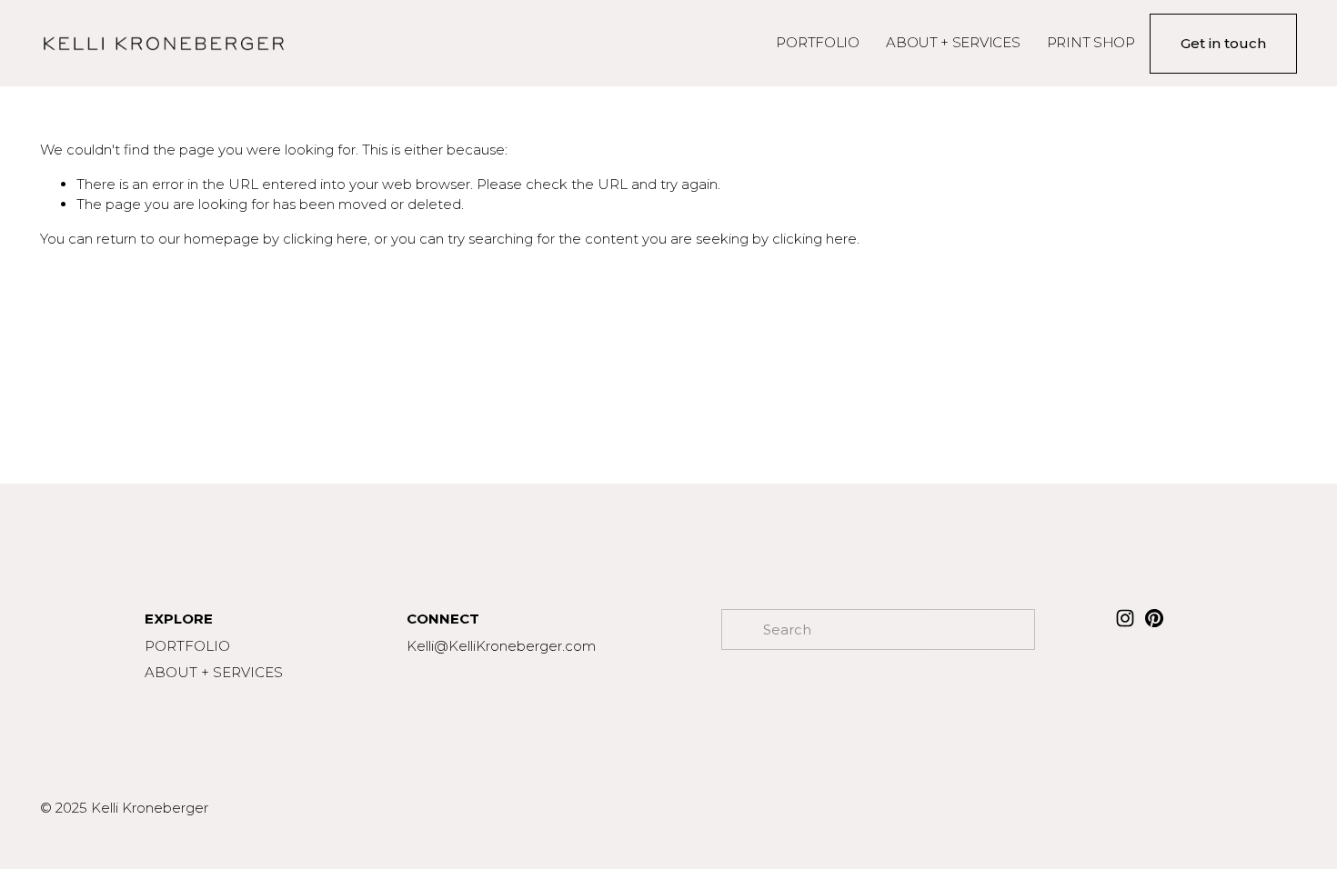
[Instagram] (1125, 618)
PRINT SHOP (1091, 42)
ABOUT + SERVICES (953, 42)
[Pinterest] (1154, 618)
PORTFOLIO (817, 42)
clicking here (325, 238)
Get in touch (1223, 43)
